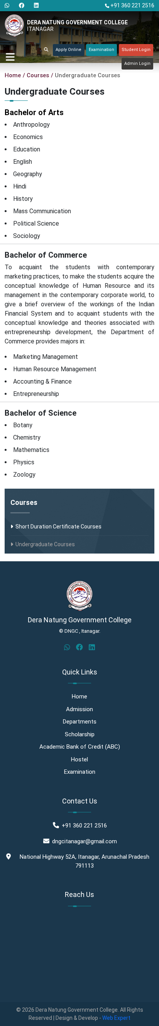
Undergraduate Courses (44, 544)
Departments (79, 721)
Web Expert (116, 1018)
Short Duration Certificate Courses (57, 526)
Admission (79, 709)
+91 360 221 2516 (131, 5)
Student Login (136, 49)
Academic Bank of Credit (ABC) (79, 746)
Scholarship (80, 734)
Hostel (79, 759)
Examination (101, 49)
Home (13, 75)
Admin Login (137, 63)
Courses (23, 502)
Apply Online (68, 49)
